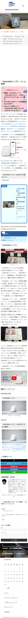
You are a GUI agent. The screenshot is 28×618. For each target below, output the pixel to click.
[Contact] (4, 486)
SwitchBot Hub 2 (17, 41)
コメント (3, 532)
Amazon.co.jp (18, 39)
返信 (3, 519)
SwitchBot (9, 41)
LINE (14, 472)
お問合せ (7, 612)
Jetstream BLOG (11, 10)
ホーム (6, 593)
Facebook (14, 469)
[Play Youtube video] (14, 378)
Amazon (11, 39)
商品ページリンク (8, 240)
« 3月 (8, 588)
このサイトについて (10, 602)
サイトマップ (8, 607)
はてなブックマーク (14, 463)
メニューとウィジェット (23, 6)
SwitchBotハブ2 (17, 43)
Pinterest (14, 466)
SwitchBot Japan (7, 43)
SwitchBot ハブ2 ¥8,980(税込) (14, 415)
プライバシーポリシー (11, 598)
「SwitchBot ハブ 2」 (10, 238)
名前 (2, 527)
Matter (4, 41)
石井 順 (18, 36)
